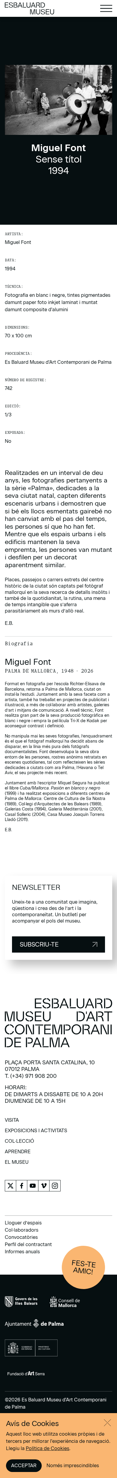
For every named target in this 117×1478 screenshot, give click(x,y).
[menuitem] (12, 1122)
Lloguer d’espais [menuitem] (23, 1223)
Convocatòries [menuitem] (21, 1237)
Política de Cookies (47, 1448)
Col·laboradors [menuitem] (21, 1230)
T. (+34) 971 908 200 (31, 1076)
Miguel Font (18, 242)
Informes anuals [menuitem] (22, 1251)
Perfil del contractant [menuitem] (28, 1244)
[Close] (107, 1422)
